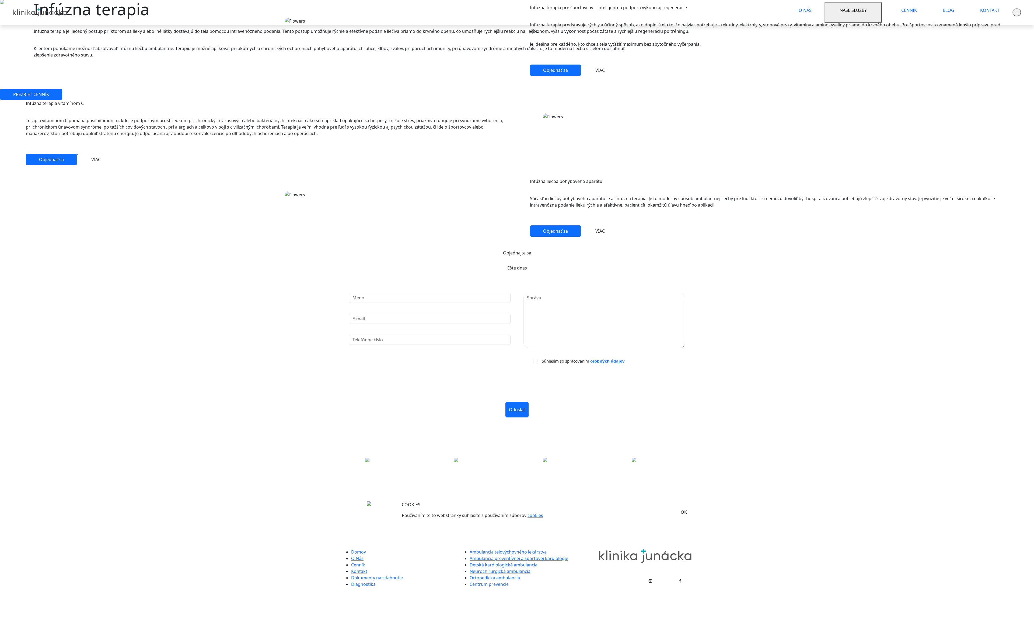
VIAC (600, 70)
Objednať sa (555, 70)
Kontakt (359, 571)
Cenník (358, 565)
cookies (535, 515)
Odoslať (517, 410)
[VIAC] (600, 63)
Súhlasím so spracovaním (583, 361)
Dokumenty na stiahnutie (377, 578)
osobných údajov (607, 361)
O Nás (357, 558)
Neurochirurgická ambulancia (500, 571)
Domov (358, 552)
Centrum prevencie (489, 584)
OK (684, 512)
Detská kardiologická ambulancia (503, 565)
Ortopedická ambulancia (495, 578)
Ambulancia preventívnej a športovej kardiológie (519, 558)
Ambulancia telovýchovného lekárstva (508, 552)
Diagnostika (363, 584)
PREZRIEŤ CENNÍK (31, 94)
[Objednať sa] (556, 63)
